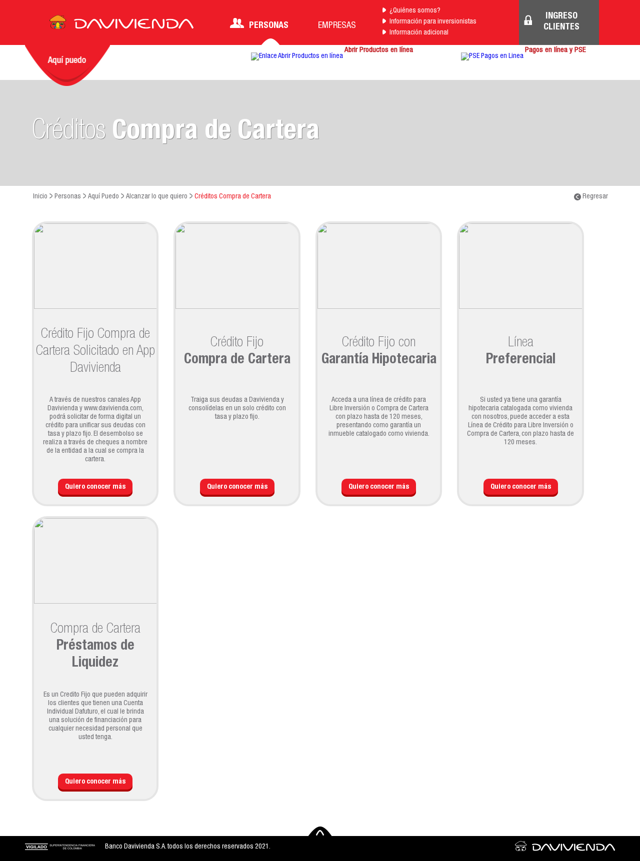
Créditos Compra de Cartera (232, 196)
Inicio (40, 196)
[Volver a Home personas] (122, 24)
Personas (268, 25)
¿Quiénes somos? (415, 10)
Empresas (337, 25)
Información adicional (419, 32)
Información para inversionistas (433, 21)
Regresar (594, 196)
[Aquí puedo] (67, 65)
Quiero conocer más (95, 487)
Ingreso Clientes (562, 22)
